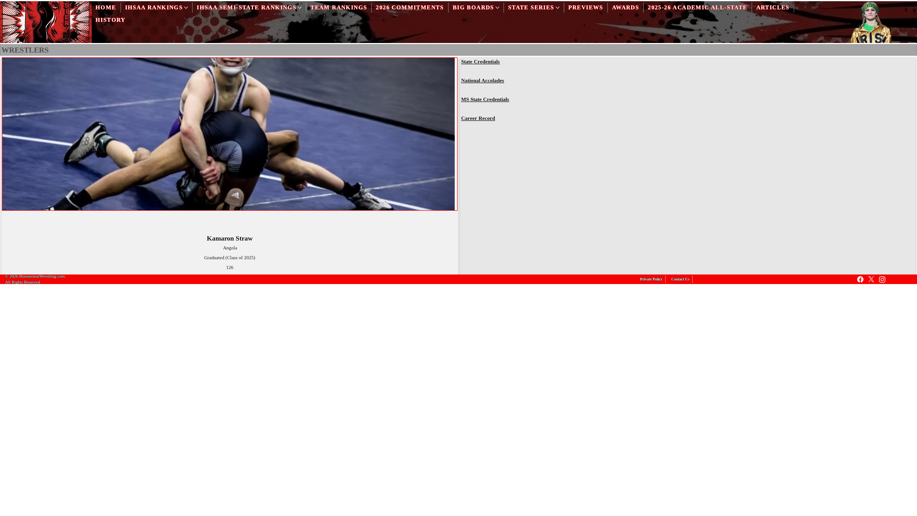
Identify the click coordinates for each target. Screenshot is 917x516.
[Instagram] (882, 279)
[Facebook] (860, 279)
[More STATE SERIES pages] (558, 8)
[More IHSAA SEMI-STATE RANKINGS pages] (300, 8)
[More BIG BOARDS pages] (497, 8)
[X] (871, 279)
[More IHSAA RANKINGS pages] (186, 8)
